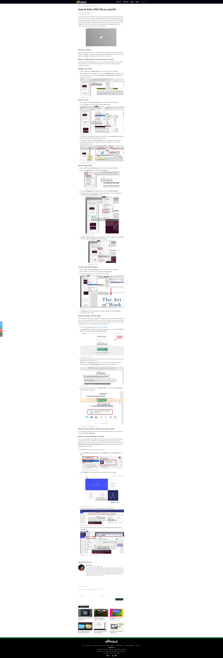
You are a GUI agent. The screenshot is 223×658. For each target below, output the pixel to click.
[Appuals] (81, 2)
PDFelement (102, 449)
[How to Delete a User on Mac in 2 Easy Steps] (117, 613)
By (78, 12)
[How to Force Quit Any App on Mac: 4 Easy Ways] (85, 613)
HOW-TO (119, 1)
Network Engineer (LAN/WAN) (91, 566)
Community (88, 645)
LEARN (137, 1)
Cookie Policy (102, 645)
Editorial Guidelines (120, 645)
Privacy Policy (95, 645)
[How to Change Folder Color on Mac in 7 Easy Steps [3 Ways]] (85, 626)
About (83, 645)
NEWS (132, 1)
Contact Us (138, 645)
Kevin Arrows (81, 12)
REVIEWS (125, 1)
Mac (85, 6)
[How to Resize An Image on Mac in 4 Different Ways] (117, 626)
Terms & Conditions (110, 645)
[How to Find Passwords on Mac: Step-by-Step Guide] (101, 626)
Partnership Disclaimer (130, 645)
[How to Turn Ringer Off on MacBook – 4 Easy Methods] (101, 613)
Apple (83, 6)
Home (80, 6)
